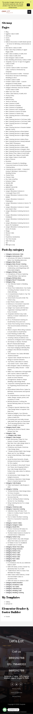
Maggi (7, 231)
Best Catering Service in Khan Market (17, 131)
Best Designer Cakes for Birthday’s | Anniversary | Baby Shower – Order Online (19, 368)
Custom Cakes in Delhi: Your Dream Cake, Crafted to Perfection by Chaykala (17, 70)
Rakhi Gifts (9, 98)
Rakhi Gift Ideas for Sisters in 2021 (18, 581)
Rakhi (14, 561)
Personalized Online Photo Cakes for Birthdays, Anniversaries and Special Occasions (19, 391)
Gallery (8, 40)
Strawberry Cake (17, 585)
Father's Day (16, 537)
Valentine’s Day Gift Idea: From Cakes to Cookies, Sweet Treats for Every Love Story (19, 513)
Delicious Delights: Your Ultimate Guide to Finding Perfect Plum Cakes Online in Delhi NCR (19, 415)
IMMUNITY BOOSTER (11, 187)
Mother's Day (16, 551)
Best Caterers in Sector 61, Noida (16, 111)
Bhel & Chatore (10, 159)
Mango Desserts (17, 549)
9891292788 (16, 670)
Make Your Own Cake (12, 92)
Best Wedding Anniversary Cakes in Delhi (18, 60)
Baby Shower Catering (19, 264)
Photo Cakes (16, 555)
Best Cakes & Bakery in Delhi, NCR (16, 54)
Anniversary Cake (17, 254)
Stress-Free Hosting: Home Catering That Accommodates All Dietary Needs (19, 326)
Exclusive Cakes (10, 181)
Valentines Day (17, 588)
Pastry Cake (16, 553)
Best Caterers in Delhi (12, 103)
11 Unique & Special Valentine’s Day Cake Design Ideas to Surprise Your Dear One (18, 409)
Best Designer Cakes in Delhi (14, 58)
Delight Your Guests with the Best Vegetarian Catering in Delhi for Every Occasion (18, 310)
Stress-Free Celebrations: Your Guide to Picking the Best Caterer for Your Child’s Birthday (19, 290)
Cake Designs (16, 437)
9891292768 (16, 658)
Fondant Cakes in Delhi (13, 80)
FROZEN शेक (9, 183)
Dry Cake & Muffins (12, 179)
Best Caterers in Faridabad (14, 107)
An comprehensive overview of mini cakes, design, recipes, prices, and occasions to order (19, 397)
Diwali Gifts (15, 527)
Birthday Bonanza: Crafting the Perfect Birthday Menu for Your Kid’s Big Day (19, 403)
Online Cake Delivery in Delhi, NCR (16, 94)
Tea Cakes (15, 587)
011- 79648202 (16, 664)
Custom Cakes (17, 523)
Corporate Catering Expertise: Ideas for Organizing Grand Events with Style (19, 385)
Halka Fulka (9, 185)
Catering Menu (10, 167)
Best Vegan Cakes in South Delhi (16, 157)
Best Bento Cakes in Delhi (14, 48)
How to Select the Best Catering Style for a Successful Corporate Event (18, 519)
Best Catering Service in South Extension (18, 151)
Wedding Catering (18, 592)
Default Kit (9, 604)
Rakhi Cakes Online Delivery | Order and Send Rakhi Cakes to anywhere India (18, 577)
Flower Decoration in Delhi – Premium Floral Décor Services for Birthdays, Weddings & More (17, 76)
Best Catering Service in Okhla (15, 145)
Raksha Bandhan (17, 583)
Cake (14, 433)
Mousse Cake (10, 233)
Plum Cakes (16, 559)
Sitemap (8, 36)
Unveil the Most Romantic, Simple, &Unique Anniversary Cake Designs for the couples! (18, 461)
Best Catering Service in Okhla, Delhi (17, 147)
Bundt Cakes (16, 427)
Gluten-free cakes (18, 547)
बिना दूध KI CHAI (10, 245)
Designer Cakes (17, 525)
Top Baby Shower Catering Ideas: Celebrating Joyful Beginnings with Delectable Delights (18, 268)
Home (7, 38)
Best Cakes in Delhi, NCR (13, 56)
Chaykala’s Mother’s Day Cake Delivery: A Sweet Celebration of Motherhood (18, 316)
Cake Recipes (16, 483)
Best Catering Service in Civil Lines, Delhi (18, 119)
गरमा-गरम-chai (10, 241)
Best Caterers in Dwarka (13, 105)
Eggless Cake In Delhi (12, 34)
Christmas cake (17, 507)
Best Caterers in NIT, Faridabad (15, 109)
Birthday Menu (16, 278)
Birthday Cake (16, 272)
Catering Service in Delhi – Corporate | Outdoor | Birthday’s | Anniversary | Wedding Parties (18, 171)
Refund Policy (10, 99)
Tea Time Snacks (11, 239)
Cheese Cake (10, 177)
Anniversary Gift (17, 256)
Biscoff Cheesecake (18, 280)
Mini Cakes (17, 435)
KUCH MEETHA (10, 189)
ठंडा (7, 243)
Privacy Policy (10, 96)
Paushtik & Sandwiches (13, 237)
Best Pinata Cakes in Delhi (16, 302)
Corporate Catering (18, 509)
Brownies (8, 161)
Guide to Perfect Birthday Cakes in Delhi (18, 85)
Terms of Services (11, 101)
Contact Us (9, 66)
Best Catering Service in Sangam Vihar (18, 149)
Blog (7, 32)
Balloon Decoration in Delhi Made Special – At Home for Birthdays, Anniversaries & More (18, 44)
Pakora (8, 235)
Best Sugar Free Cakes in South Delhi (17, 155)
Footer (8, 616)
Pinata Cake (16, 557)
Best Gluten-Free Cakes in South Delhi (17, 153)
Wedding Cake (17, 590)
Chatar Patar (10, 175)
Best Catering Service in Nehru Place (17, 139)
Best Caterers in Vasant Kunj (14, 113)
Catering (15, 489)
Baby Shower (16, 262)
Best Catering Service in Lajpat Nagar (17, 133)
